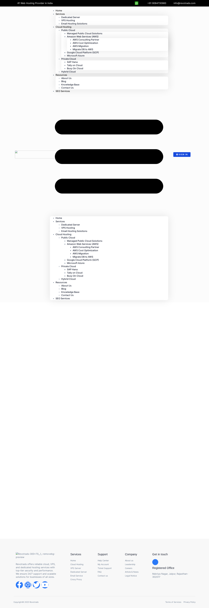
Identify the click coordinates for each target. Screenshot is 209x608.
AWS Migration (81, 46)
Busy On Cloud (75, 68)
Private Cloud (68, 58)
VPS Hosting (68, 20)
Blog (63, 81)
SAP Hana (72, 62)
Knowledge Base (70, 84)
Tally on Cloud (74, 65)
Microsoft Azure (75, 55)
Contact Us (67, 295)
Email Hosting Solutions (74, 23)
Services (60, 14)
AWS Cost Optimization (85, 42)
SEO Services (63, 91)
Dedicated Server (70, 17)
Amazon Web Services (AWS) (83, 36)
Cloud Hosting (63, 26)
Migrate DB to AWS (83, 49)
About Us (66, 78)
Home (59, 218)
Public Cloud (68, 30)
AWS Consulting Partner (86, 39)
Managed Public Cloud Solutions (84, 33)
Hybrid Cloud (68, 71)
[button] (109, 154)
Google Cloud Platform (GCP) (83, 52)
